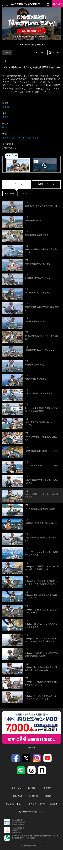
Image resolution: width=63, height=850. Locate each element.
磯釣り (7, 53)
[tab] (17, 184)
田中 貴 (5, 107)
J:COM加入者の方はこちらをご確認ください (31, 45)
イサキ (35, 137)
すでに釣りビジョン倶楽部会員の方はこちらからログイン (31, 36)
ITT (4, 60)
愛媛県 (5, 117)
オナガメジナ (8, 137)
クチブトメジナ (23, 137)
